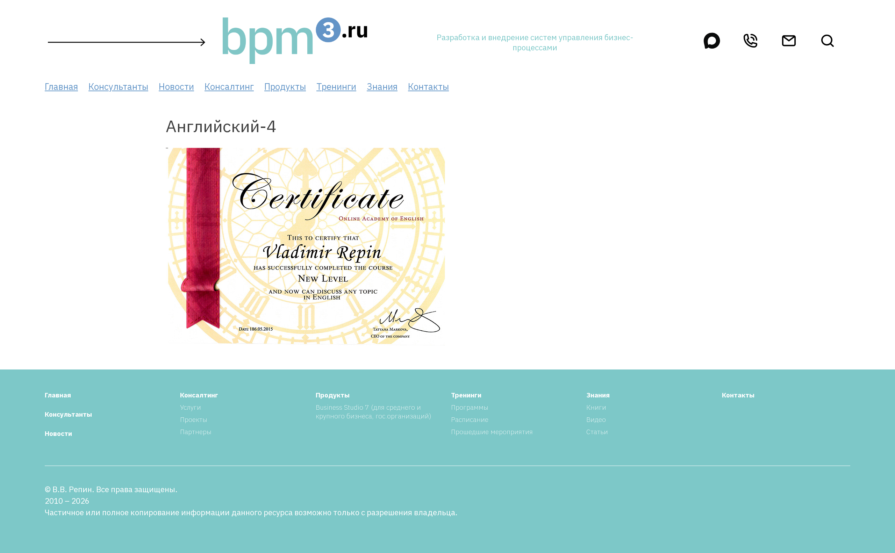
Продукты (285, 86)
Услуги (190, 407)
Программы (469, 407)
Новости (176, 86)
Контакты (428, 86)
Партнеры (196, 431)
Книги (596, 407)
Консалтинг (229, 86)
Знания (382, 86)
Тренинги (336, 86)
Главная (61, 86)
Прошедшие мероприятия (492, 431)
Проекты (193, 419)
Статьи (597, 431)
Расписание (469, 419)
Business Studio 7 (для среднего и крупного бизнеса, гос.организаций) (373, 411)
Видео (596, 419)
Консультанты (118, 86)
